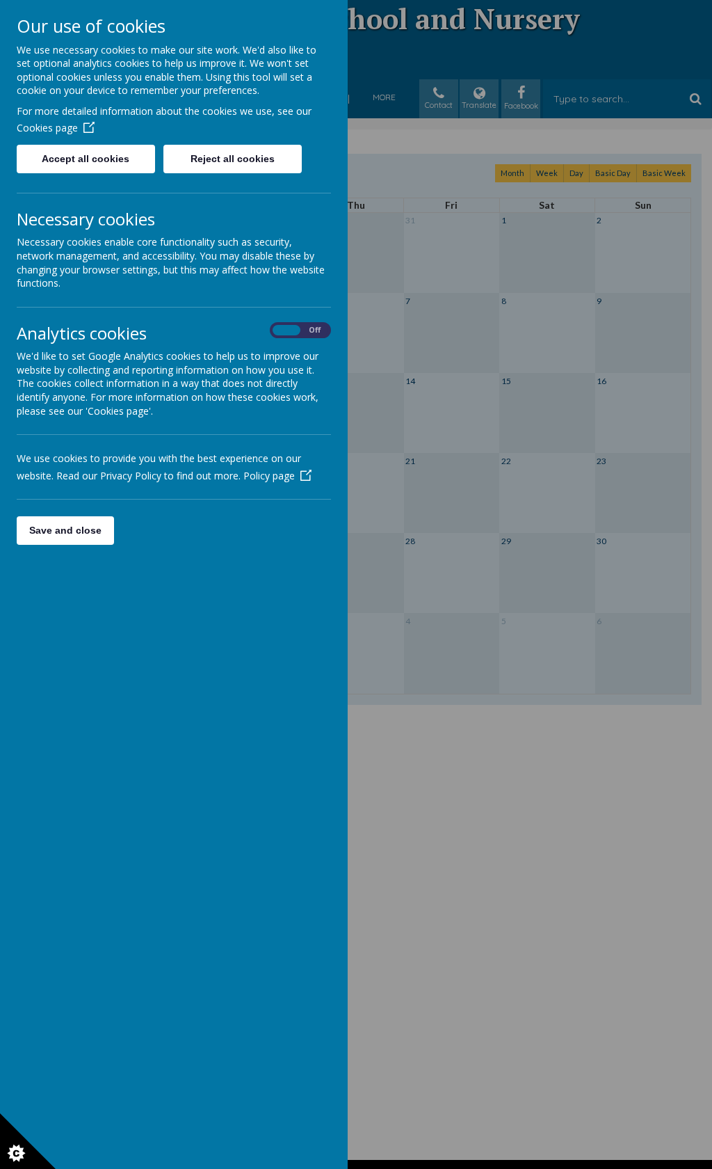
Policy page (269, 475)
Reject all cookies (233, 158)
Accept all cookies (85, 158)
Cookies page (47, 127)
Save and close (65, 530)
